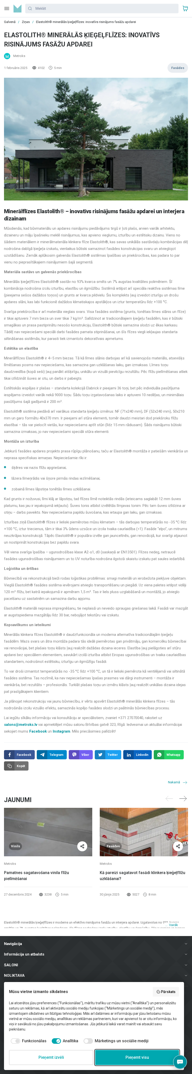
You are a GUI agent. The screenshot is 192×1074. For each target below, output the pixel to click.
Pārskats (168, 992)
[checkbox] (27, 1041)
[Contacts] (180, 1062)
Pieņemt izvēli (51, 1057)
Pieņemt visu (137, 1057)
